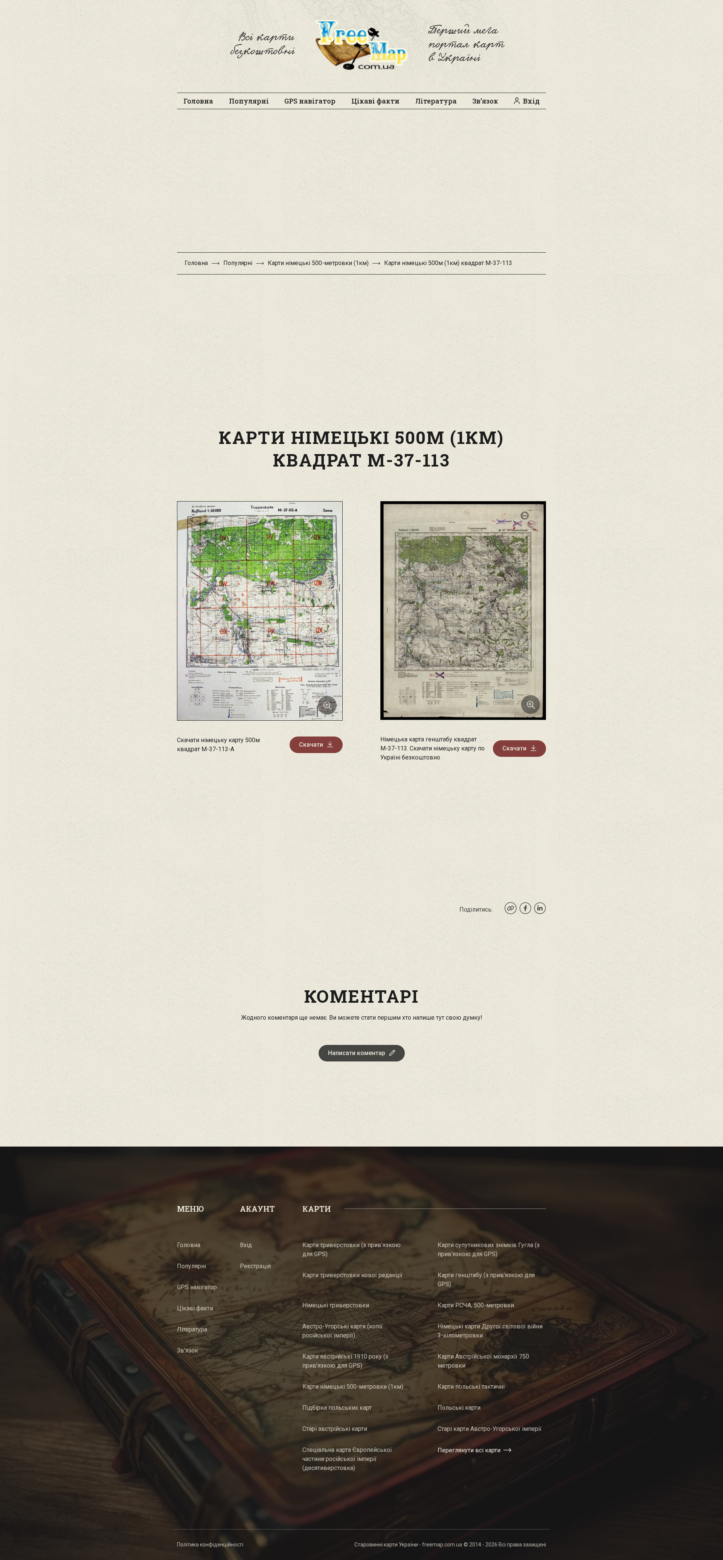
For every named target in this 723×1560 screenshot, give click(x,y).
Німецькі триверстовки (335, 1305)
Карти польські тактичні (471, 1386)
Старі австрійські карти (334, 1428)
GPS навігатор (310, 100)
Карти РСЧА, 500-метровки (476, 1305)
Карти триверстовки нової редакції (352, 1275)
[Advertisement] (361, 184)
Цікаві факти (375, 100)
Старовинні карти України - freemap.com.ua (408, 1545)
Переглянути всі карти (469, 1450)
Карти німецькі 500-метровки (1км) (318, 263)
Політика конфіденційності (210, 1545)
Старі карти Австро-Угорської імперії (489, 1428)
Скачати (311, 744)
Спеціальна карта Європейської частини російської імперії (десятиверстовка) (347, 1459)
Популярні (249, 100)
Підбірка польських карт (337, 1407)
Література (436, 100)
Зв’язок (485, 100)
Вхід (531, 100)
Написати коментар (356, 1053)
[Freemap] (361, 44)
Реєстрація (255, 1266)
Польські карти (459, 1407)
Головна (198, 100)
